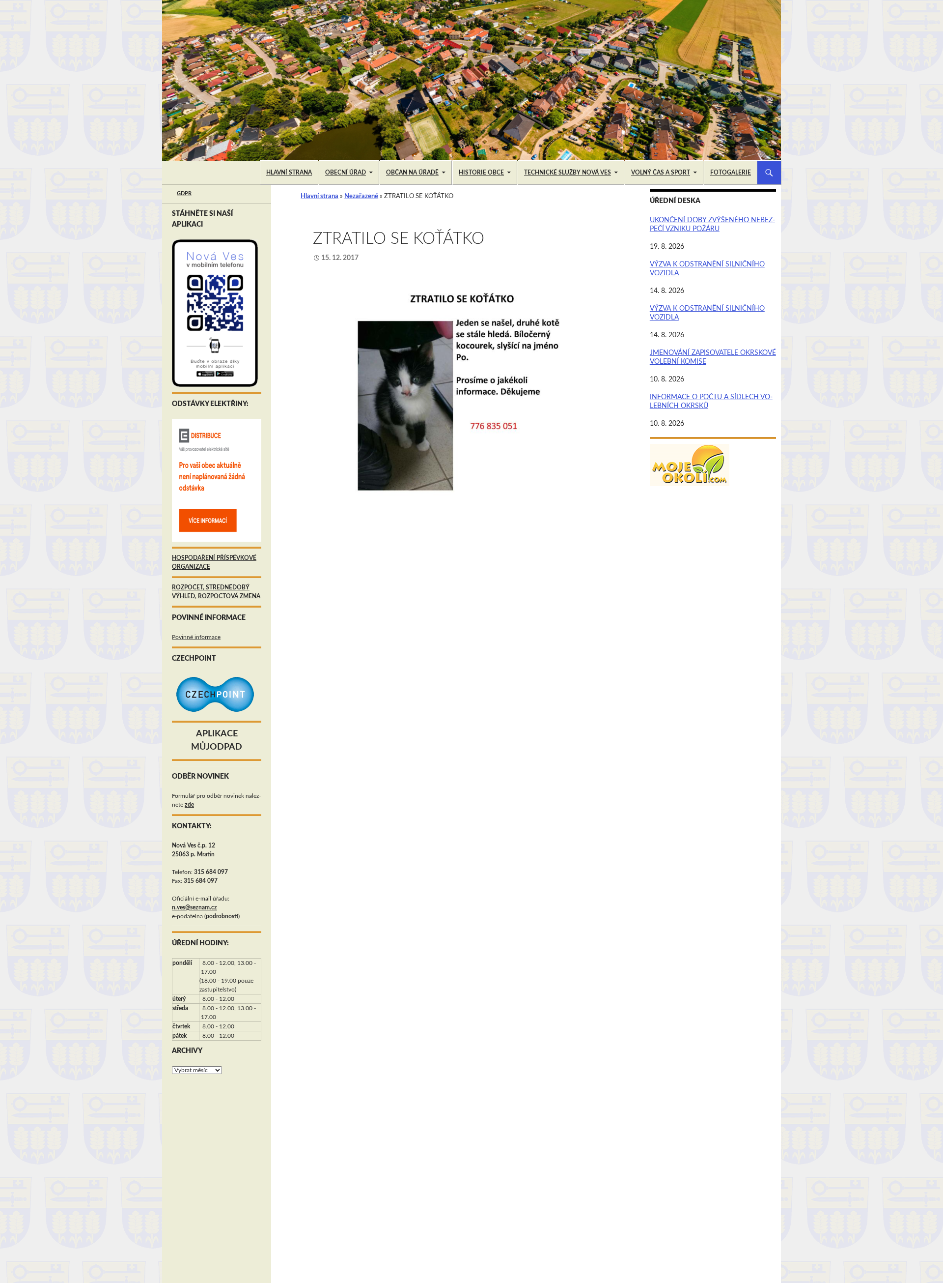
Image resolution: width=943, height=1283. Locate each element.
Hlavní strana (289, 172)
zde (189, 805)
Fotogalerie (730, 172)
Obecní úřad (345, 172)
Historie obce (481, 172)
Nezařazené (361, 196)
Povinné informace (196, 637)
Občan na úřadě (412, 172)
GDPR (184, 193)
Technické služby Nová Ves (567, 172)
